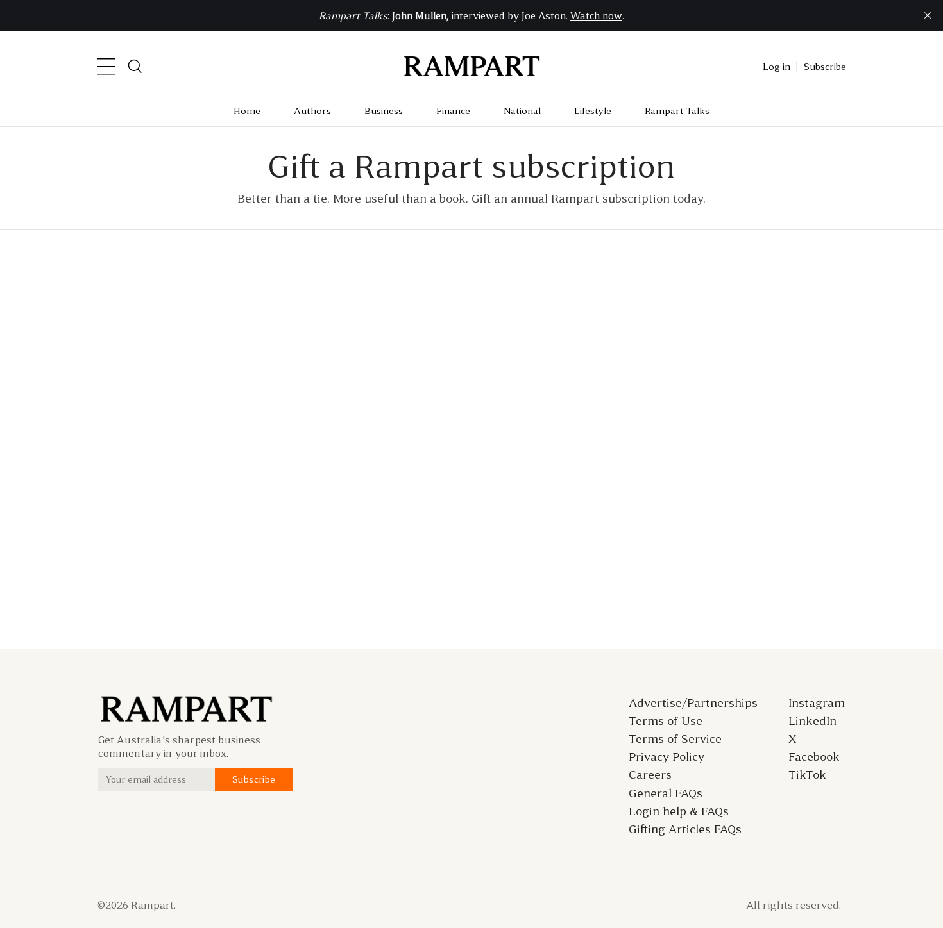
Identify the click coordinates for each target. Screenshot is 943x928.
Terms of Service (675, 739)
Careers (650, 775)
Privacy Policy (666, 757)
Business (383, 110)
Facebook (814, 757)
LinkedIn (812, 721)
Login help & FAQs (679, 811)
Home (247, 110)
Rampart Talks (677, 110)
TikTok (807, 775)
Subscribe (825, 66)
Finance (453, 110)
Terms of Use (665, 721)
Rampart (152, 905)
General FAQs (665, 793)
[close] (927, 15)
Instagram (816, 703)
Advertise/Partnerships (693, 703)
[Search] (135, 66)
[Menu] (106, 66)
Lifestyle (592, 110)
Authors (312, 110)
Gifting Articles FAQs (685, 829)
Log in (776, 66)
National (522, 110)
